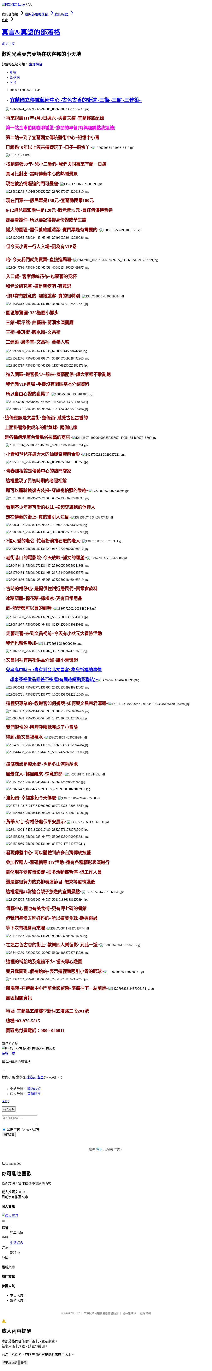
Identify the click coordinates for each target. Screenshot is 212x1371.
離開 (23, 1362)
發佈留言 (8, 1134)
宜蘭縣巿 (34, 1094)
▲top (5, 1101)
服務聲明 (145, 1313)
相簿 (13, 72)
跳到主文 (8, 43)
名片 (13, 82)
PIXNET (75, 1313)
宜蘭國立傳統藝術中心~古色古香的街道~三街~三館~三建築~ (76, 100)
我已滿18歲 (10, 1362)
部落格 (15, 77)
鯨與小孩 (8, 1053)
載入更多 (8, 1109)
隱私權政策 (129, 1313)
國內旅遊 (34, 1089)
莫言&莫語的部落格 (31, 32)
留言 (40, 1077)
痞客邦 (31, 1077)
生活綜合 (35, 64)
